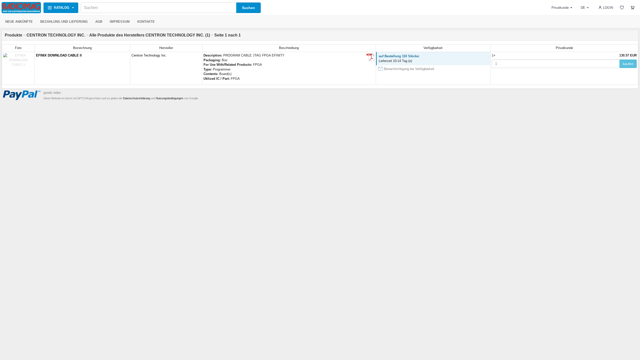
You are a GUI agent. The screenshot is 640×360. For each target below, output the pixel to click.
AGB (98, 22)
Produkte (13, 35)
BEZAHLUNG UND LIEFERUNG (64, 22)
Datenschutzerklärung (136, 98)
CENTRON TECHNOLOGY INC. (55, 35)
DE (583, 8)
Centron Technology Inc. (149, 55)
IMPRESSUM (120, 22)
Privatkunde (560, 8)
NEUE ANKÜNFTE (19, 22)
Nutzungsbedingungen (169, 98)
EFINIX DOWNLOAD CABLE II (59, 55)
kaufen (628, 64)
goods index (52, 92)
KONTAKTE (146, 22)
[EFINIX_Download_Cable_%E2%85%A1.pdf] (370, 57)
